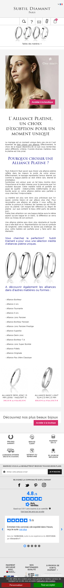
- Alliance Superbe (13, 331)
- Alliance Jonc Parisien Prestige (19, 326)
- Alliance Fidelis (12, 349)
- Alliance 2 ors (11, 304)
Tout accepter (48, 585)
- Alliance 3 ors (11, 313)
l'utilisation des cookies (46, 581)
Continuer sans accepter (52, 575)
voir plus (23, 529)
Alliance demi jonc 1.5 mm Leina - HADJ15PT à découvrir (14, 397)
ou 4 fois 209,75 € (50, 401)
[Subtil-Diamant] (32, 10)
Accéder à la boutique (46, 423)
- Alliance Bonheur (13, 299)
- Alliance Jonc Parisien (15, 317)
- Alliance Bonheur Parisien (17, 322)
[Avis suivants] (62, 529)
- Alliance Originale (13, 353)
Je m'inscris (54, 472)
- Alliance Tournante (14, 308)
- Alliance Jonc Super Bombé (18, 344)
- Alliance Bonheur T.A (15, 340)
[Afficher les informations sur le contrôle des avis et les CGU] (50, 508)
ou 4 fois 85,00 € (19, 401)
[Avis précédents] (2, 529)
